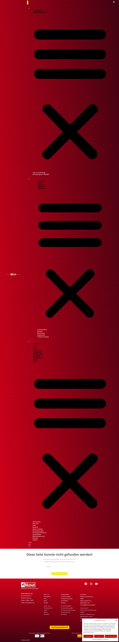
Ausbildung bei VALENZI (39, 12)
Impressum (105, 639)
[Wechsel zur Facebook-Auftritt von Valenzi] (86, 584)
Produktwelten (41, 181)
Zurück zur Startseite (59, 573)
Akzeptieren (88, 636)
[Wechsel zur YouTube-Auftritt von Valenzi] (96, 584)
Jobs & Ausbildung (38, 10)
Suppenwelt (41, 186)
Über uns (35, 345)
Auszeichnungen (37, 353)
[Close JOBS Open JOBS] (28, 8)
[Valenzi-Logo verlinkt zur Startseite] (13, 274)
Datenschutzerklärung (97, 639)
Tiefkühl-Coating (42, 188)
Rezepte (63, 603)
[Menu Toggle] (27, 2)
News (45, 600)
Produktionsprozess (38, 354)
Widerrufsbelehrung (85, 600)
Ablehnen (99, 636)
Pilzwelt (40, 183)
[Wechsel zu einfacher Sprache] (114, 2)
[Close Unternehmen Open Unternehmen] (28, 341)
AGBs (82, 598)
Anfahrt (35, 362)
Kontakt (35, 360)
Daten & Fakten (37, 351)
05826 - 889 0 (30, 600)
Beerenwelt (41, 185)
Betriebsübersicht (37, 358)
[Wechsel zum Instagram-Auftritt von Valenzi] (91, 584)
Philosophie (36, 343)
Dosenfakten (36, 356)
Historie (35, 349)
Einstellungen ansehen (111, 636)
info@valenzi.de (29, 602)
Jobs (34, 347)
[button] (116, 620)
